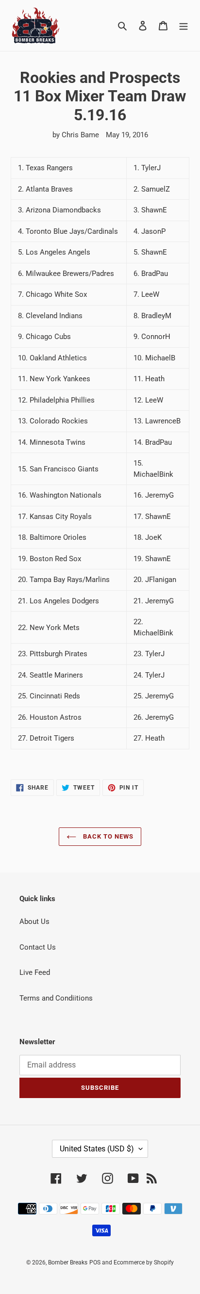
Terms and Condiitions (56, 998)
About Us (34, 921)
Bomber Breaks (67, 1262)
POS (94, 1262)
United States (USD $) (97, 1148)
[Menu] (183, 25)
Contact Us (37, 947)
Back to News (107, 836)
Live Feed (34, 972)
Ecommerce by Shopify (144, 1262)
